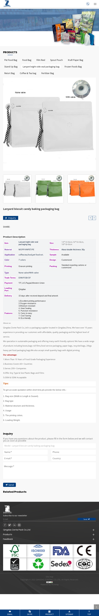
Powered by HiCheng (50, 584)
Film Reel (40, 60)
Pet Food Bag (10, 60)
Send (11, 484)
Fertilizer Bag (47, 73)
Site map (49, 577)
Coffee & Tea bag (28, 73)
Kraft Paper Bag (75, 60)
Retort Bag (9, 73)
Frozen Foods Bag (73, 66)
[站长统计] (49, 582)
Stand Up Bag (11, 66)
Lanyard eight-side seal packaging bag (41, 66)
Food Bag (26, 60)
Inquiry (12, 217)
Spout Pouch (56, 60)
